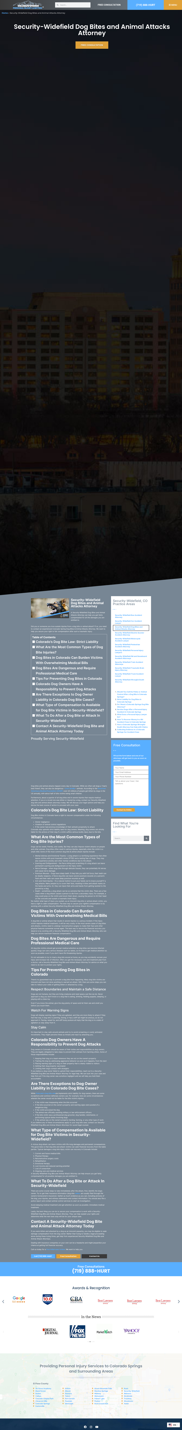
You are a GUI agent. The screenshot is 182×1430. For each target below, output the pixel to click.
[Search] (146, 838)
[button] (3, 1301)
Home (5, 13)
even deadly (70, 788)
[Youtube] (96, 1427)
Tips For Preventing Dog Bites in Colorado (69, 679)
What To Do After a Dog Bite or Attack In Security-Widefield (68, 718)
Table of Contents (44, 637)
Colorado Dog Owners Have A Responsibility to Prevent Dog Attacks (66, 686)
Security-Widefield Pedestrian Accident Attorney (127, 645)
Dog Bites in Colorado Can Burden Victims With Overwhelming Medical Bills (69, 660)
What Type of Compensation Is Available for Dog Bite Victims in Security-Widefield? (70, 707)
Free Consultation (109, 5)
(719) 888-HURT (145, 5)
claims (77, 1193)
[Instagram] (91, 1427)
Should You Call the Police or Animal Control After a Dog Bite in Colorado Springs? (132, 694)
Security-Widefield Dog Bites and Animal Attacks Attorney (129, 628)
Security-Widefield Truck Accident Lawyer (129, 675)
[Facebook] (85, 1427)
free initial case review (55, 1249)
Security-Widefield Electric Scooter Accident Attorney (129, 634)
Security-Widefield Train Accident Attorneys (129, 663)
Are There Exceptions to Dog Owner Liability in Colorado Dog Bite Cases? (65, 697)
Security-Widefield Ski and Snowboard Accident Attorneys (131, 657)
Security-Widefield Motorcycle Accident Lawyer (127, 640)
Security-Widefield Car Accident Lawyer (128, 622)
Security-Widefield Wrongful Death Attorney (129, 681)
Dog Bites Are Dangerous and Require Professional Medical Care (66, 670)
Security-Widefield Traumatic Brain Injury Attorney (129, 669)
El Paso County (40, 1383)
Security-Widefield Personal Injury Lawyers (129, 651)
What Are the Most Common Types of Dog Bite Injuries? (69, 649)
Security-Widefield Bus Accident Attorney (128, 616)
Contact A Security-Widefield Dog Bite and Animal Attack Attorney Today (70, 728)
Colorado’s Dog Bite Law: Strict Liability (67, 642)
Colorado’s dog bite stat (45, 1093)
